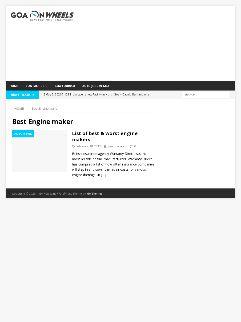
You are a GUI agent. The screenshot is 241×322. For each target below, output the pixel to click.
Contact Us (35, 86)
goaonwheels (117, 146)
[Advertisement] (157, 44)
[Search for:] (205, 94)
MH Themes (94, 194)
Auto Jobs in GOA (95, 86)
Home (14, 86)
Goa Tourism (65, 86)
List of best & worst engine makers (105, 136)
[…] (103, 175)
